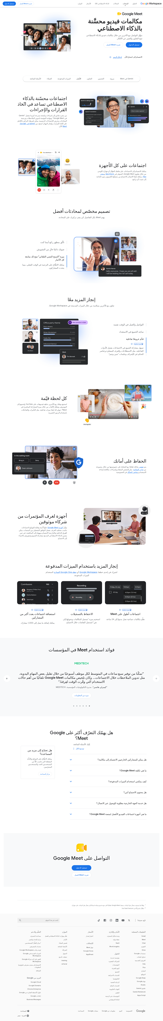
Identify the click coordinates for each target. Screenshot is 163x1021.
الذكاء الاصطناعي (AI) (102, 4)
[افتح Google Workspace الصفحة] (151, 3)
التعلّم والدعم (36, 932)
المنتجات (125, 4)
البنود (120, 1011)
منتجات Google (93, 1011)
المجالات (116, 4)
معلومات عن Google (108, 1011)
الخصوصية (129, 1011)
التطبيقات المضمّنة (139, 932)
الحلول (134, 4)
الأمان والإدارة (114, 932)
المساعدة (81, 1011)
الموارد (80, 4)
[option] (127, 78)
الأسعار (88, 4)
